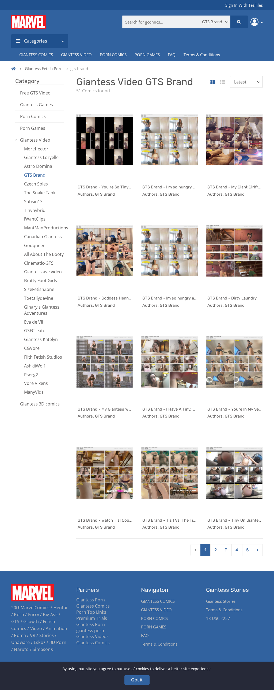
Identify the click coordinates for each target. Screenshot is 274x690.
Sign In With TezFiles (244, 5)
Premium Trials (91, 618)
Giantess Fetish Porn (44, 68)
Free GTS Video (35, 93)
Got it (137, 680)
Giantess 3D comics (40, 404)
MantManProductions (44, 228)
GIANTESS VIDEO (76, 54)
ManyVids (34, 392)
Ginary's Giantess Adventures (41, 310)
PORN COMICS (113, 54)
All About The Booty (44, 254)
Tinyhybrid (34, 210)
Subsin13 (33, 201)
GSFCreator (35, 330)
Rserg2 (31, 375)
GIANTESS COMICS (36, 54)
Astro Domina (38, 166)
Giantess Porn (90, 600)
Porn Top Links (91, 612)
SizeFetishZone (39, 289)
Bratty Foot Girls (40, 280)
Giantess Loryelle (41, 157)
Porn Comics (33, 116)
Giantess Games (36, 105)
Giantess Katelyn (41, 339)
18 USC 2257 (218, 618)
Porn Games (32, 128)
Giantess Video (35, 140)
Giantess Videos (92, 636)
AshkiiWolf (34, 366)
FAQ (172, 54)
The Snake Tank (39, 193)
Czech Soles (36, 184)
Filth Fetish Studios (43, 357)
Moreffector (36, 149)
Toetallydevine (38, 298)
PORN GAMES (147, 54)
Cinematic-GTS (39, 263)
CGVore (32, 348)
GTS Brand (34, 175)
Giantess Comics (93, 606)
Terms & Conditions (202, 54)
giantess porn (90, 631)
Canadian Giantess (43, 237)
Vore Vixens (36, 383)
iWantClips (34, 219)
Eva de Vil (33, 322)
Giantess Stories (220, 601)
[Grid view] (213, 82)
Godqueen (34, 245)
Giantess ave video (43, 272)
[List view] (222, 82)
